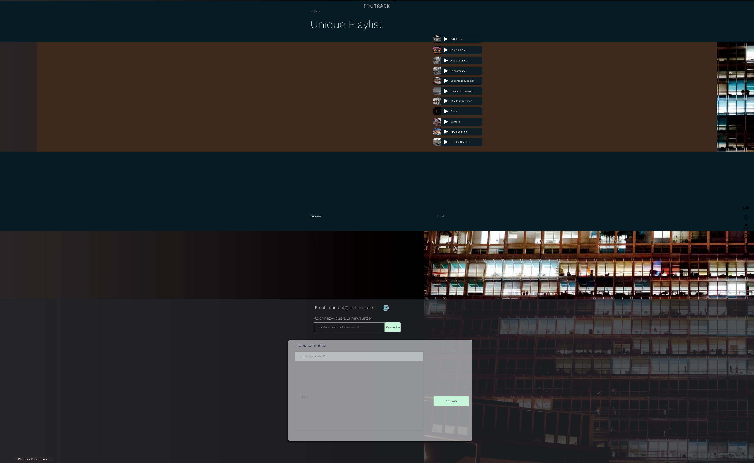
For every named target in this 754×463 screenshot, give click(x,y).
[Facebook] (746, 246)
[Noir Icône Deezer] (746, 207)
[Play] (446, 39)
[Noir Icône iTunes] (746, 227)
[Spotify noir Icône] (746, 217)
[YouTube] (746, 255)
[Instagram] (746, 236)
